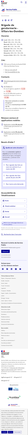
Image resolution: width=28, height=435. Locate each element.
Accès (7, 201)
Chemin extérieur (10, 206)
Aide (2, 338)
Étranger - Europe (5, 298)
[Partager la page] (8, 20)
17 (24, 89)
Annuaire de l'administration (7, 324)
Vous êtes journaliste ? (6, 343)
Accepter (4, 432)
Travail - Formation (5, 286)
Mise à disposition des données (8, 333)
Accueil (7, 217)
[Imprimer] (5, 20)
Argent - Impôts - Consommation (8, 293)
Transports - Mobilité (6, 291)
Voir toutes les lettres (6, 257)
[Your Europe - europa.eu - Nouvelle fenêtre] (14, 389)
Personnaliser (17, 432)
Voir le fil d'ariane (5, 15)
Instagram (15, 269)
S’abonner (5, 251)
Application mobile (13, 124)
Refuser (10, 432)
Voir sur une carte (10, 70)
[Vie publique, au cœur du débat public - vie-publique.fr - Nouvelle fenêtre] (14, 398)
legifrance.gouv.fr (6, 377)
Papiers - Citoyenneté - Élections (8, 278)
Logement (3, 288)
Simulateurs (3, 314)
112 (9, 91)
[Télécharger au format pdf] (2, 20)
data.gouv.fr (4, 380)
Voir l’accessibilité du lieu (12, 72)
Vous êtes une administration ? (8, 340)
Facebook (2, 269)
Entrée (7, 211)
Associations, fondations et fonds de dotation (11, 303)
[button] (11, 20)
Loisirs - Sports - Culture (6, 300)
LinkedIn (11, 269)
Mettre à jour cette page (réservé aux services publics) (13, 223)
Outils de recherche (5, 319)
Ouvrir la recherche (21, 2)
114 (7, 97)
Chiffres (3, 330)
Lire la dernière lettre (6, 255)
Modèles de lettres (5, 317)
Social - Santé (4, 283)
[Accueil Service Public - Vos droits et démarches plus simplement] (11, 12)
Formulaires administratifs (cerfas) (8, 312)
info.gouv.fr (17, 377)
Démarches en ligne (5, 309)
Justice (2, 295)
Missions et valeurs (5, 335)
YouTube (20, 269)
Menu (26, 3)
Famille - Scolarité (5, 281)
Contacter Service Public (6, 345)
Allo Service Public (5, 322)
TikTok (7, 269)
